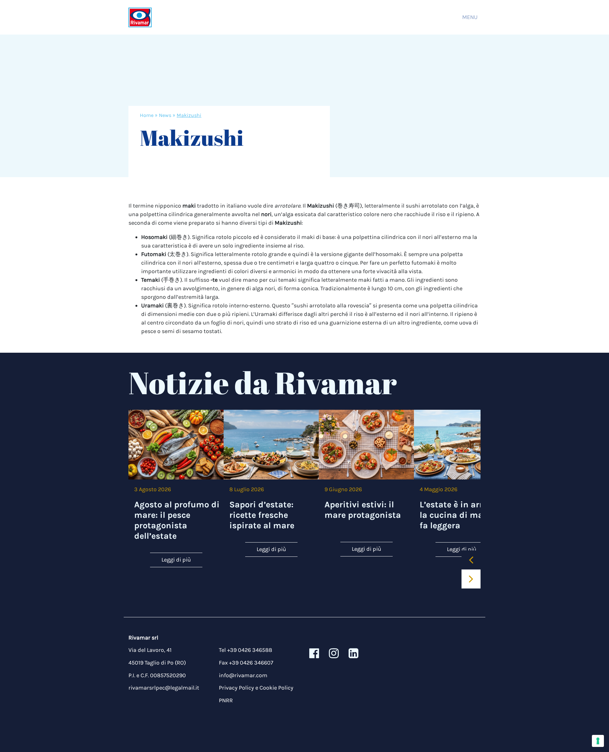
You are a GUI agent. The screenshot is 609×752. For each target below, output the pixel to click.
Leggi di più (176, 559)
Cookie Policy (276, 687)
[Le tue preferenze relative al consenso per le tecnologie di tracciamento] (598, 741)
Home (147, 115)
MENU (470, 17)
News (165, 115)
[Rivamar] (140, 17)
